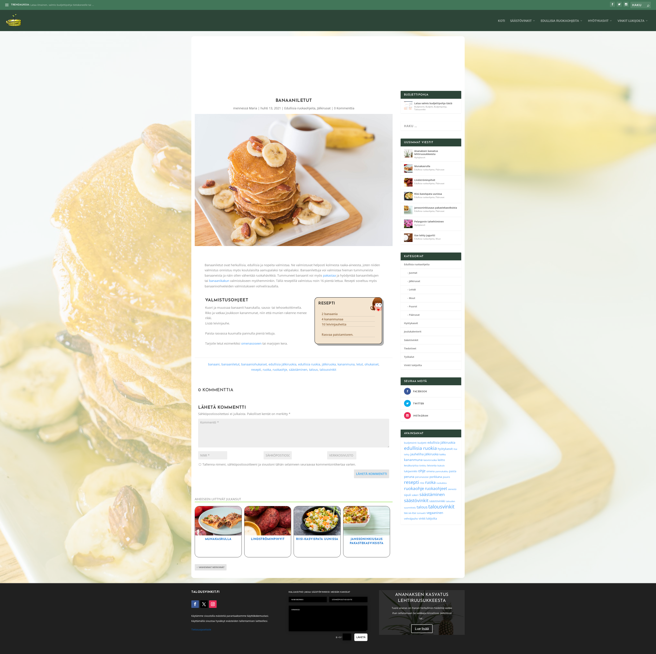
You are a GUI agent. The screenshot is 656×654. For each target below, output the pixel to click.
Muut (438, 238)
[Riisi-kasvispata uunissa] (408, 196)
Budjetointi (419, 106)
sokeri (415, 495)
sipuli (407, 495)
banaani (214, 364)
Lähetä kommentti (371, 474)
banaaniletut (230, 364)
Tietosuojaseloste (201, 629)
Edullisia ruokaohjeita (560, 21)
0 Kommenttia (344, 108)
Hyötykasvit (598, 21)
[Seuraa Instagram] (213, 604)
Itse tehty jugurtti (424, 235)
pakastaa (329, 275)
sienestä (452, 489)
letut (359, 364)
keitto (441, 460)
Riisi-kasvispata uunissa (317, 539)
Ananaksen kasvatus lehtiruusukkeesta (426, 152)
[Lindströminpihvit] (408, 182)
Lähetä (360, 637)
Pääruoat (440, 169)
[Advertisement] (328, 65)
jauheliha (417, 454)
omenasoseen (251, 343)
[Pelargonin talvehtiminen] (408, 224)
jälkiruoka (329, 364)
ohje (422, 470)
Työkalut (409, 356)
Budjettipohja (440, 106)
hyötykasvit (445, 449)
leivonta (431, 465)
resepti (256, 369)
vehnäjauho (411, 518)
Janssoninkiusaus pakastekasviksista (435, 207)
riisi (422, 483)
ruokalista (441, 483)
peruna (409, 476)
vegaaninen (435, 513)
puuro (446, 477)
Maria (253, 108)
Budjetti (429, 106)
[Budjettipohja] (408, 105)
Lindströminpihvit (268, 539)
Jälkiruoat (324, 108)
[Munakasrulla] (408, 168)
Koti (501, 21)
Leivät (412, 289)
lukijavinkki (410, 471)
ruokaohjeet (436, 488)
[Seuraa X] (204, 604)
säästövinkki (437, 501)
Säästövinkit (521, 21)
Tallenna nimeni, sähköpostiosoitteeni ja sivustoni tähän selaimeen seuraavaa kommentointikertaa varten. (279, 464)
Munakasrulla (218, 539)
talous (313, 369)
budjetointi (410, 442)
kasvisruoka (430, 460)
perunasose (422, 477)
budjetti (422, 442)
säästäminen (298, 369)
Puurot (413, 306)
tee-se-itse (410, 513)
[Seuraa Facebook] (195, 604)
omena (430, 471)
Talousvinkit (420, 109)
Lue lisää (422, 628)
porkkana (435, 477)
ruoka (267, 369)
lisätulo (441, 465)
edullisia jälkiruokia (282, 364)
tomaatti (421, 513)
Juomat (413, 272)
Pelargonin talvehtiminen (429, 221)
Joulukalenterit (412, 331)
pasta (452, 471)
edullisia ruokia (309, 364)
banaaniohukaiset (254, 364)
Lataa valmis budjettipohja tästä (433, 103)
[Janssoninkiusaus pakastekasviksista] (408, 210)
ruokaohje (280, 369)
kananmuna (346, 364)
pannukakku (441, 471)
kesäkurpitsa (411, 465)
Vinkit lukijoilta (631, 21)
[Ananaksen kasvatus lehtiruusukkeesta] (408, 153)
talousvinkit (328, 369)
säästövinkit (416, 500)
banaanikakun (219, 281)
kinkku (422, 465)
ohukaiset (372, 364)
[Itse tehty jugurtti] (408, 237)
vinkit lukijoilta (428, 518)
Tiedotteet (410, 348)
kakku (442, 454)
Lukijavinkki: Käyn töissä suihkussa (50, 4)
